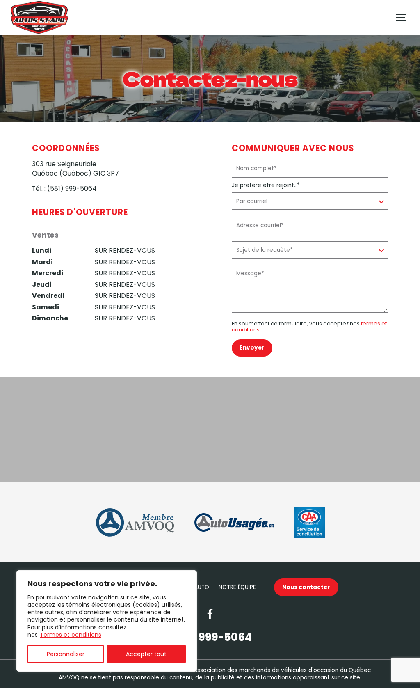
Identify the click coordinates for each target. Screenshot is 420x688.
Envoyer (252, 348)
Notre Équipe (237, 587)
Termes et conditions (70, 635)
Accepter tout (146, 654)
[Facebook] (210, 614)
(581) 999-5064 (72, 188)
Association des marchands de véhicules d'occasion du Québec (282, 670)
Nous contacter (306, 587)
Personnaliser (65, 654)
